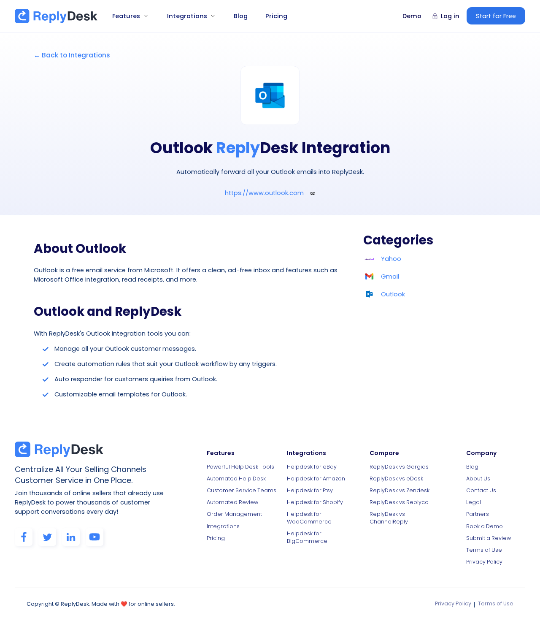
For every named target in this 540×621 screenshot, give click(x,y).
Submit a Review (488, 538)
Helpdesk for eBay (312, 466)
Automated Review (232, 502)
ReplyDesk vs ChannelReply (389, 517)
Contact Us (481, 490)
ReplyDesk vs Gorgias (399, 466)
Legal (473, 502)
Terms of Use (484, 549)
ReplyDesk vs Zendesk (399, 490)
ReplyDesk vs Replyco (399, 502)
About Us (478, 478)
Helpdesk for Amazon (316, 478)
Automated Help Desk (236, 478)
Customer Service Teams (241, 490)
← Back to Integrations (72, 55)
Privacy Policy (484, 561)
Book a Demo (484, 526)
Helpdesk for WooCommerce (309, 517)
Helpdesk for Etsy (310, 490)
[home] (56, 16)
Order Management (234, 514)
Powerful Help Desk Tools (240, 466)
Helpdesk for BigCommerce (307, 537)
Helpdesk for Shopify (315, 502)
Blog (241, 16)
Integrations (223, 526)
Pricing (276, 16)
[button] (127, 16)
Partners (477, 514)
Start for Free (496, 16)
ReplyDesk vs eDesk (396, 478)
